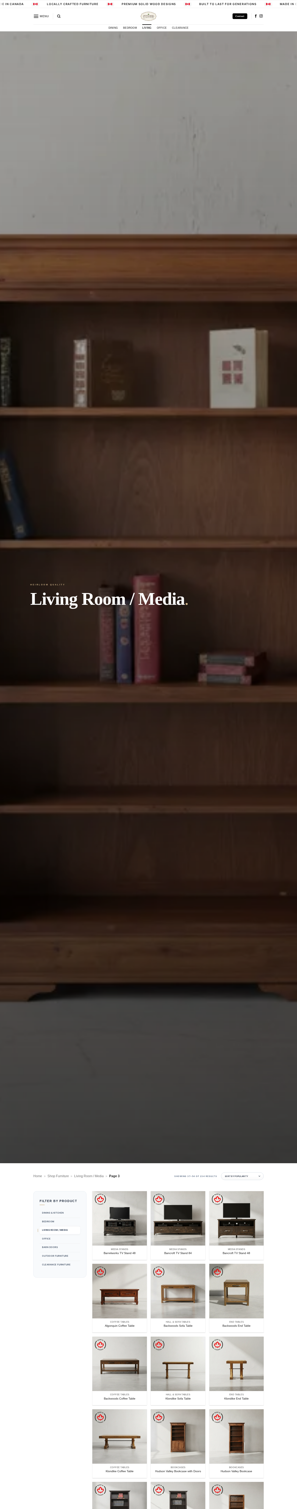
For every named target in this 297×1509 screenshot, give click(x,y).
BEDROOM (130, 27)
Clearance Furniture (56, 1264)
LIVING (147, 27)
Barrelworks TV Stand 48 (120, 1253)
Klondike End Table (236, 1398)
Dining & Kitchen (53, 1212)
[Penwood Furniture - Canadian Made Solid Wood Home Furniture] (148, 16)
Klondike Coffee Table (120, 1471)
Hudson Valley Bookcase (236, 1471)
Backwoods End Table (236, 1325)
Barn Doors (50, 1247)
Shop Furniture (58, 1176)
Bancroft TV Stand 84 (178, 1253)
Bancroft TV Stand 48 (236, 1253)
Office (46, 1238)
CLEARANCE (180, 27)
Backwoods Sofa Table (178, 1325)
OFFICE (162, 27)
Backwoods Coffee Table (119, 1398)
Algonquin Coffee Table (120, 1325)
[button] (41, 16)
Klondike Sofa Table (178, 1398)
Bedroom (48, 1221)
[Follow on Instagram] (261, 16)
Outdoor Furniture (55, 1255)
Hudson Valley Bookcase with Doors (178, 1471)
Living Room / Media (89, 1176)
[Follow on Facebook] (255, 16)
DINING (113, 27)
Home (37, 1176)
